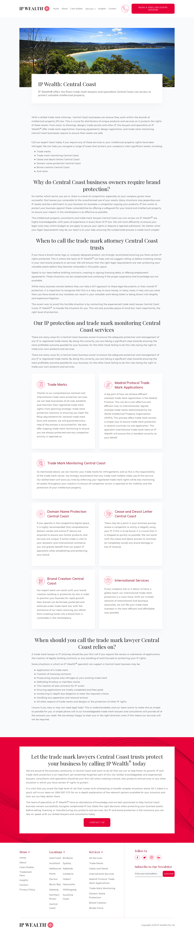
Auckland (54, 863)
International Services (101, 873)
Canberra (68, 873)
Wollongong (69, 889)
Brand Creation (97, 902)
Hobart (67, 879)
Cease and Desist (98, 868)
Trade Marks (96, 863)
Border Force (96, 907)
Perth (52, 873)
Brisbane (68, 857)
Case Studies (76, 8)
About (65, 8)
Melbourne (55, 868)
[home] (34, 8)
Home (56, 8)
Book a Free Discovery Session (153, 8)
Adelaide (68, 868)
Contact (112, 8)
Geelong (53, 889)
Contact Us (97, 822)
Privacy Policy (27, 889)
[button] (90, 9)
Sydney (67, 863)
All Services (95, 857)
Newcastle (69, 884)
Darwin (53, 879)
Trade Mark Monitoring (102, 888)
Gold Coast (55, 857)
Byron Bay (55, 884)
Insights (102, 8)
